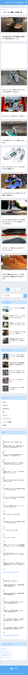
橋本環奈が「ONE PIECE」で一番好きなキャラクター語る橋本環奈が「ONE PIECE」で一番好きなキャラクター (14, 564)
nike (3, 412)
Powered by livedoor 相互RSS (11, 572)
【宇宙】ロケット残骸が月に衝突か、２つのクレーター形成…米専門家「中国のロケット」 (14, 602)
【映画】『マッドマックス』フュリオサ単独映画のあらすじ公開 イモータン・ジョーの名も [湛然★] (14, 545)
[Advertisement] (14, 56)
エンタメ (4, 415)
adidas (4, 402)
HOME (15, 668)
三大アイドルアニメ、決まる (9, 537)
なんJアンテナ (6, 651)
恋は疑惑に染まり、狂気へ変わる (10, 581)
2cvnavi (4, 648)
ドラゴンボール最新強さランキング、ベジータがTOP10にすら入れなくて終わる (13, 506)
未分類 (4, 425)
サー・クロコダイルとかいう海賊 (10, 530)
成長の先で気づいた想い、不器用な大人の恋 (12, 442)
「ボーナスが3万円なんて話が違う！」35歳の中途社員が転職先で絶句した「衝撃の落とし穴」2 (13, 619)
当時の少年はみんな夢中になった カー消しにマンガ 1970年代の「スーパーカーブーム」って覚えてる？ (13, 554)
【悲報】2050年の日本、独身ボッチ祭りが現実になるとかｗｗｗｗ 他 (13, 481)
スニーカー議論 (6, 422)
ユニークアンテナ (7, 657)
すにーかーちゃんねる (14, 2)
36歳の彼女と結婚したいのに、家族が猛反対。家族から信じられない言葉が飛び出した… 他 (13, 446)
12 (18, 289)
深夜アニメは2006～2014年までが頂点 (11, 514)
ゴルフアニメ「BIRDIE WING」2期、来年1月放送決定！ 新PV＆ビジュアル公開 (14, 498)
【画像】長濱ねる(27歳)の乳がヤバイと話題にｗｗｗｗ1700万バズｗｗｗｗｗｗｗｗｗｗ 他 (13, 464)
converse (4, 405)
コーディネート (6, 418)
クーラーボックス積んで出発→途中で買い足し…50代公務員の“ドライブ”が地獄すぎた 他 (14, 455)
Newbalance (5, 408)
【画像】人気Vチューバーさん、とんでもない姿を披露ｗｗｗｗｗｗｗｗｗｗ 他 (13, 472)
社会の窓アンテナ (7, 655)
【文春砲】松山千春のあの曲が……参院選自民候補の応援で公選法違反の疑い (13, 585)
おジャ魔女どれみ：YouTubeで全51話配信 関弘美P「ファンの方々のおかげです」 (14, 489)
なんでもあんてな (7, 653)
